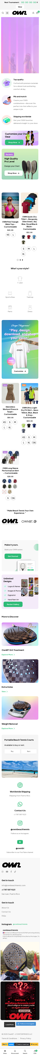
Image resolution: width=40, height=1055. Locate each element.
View (4, 691)
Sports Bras (10, 297)
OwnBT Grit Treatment (13, 650)
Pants (10, 311)
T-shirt (20, 283)
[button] (20, 7)
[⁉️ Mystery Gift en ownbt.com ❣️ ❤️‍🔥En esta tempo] (20, 1001)
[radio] (8, 235)
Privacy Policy (25, 1038)
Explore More (7, 655)
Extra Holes (7, 687)
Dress (30, 311)
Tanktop (30, 297)
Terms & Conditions (9, 1038)
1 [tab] (17, 260)
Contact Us (6, 912)
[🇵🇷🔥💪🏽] (20, 961)
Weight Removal (10, 724)
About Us (5, 908)
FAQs (4, 916)
